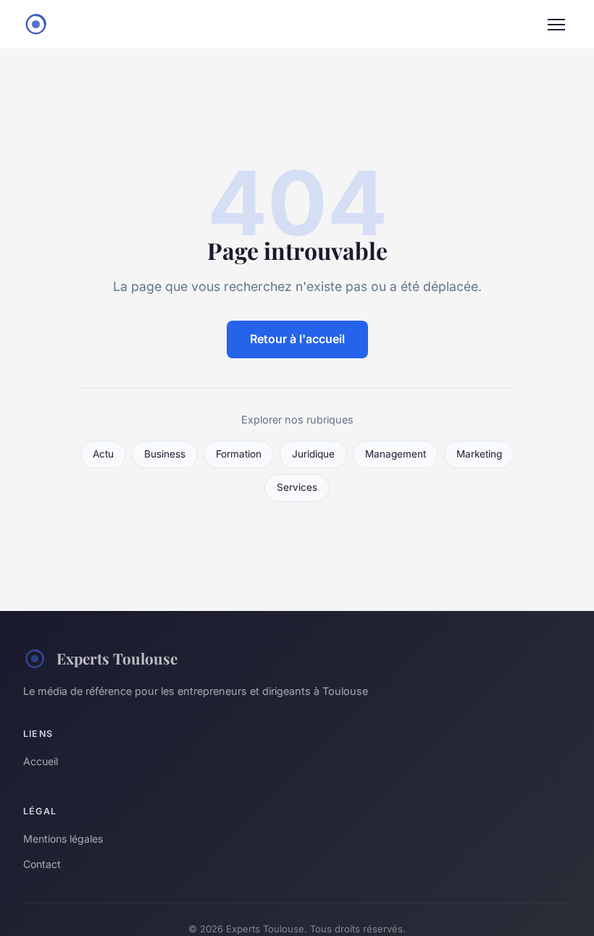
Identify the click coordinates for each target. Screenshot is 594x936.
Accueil (40, 761)
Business (164, 454)
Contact (42, 864)
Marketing (479, 454)
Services (297, 487)
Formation (239, 454)
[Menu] (556, 24)
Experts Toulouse (117, 658)
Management (395, 454)
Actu (103, 454)
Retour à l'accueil (297, 339)
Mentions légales (63, 838)
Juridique (313, 454)
